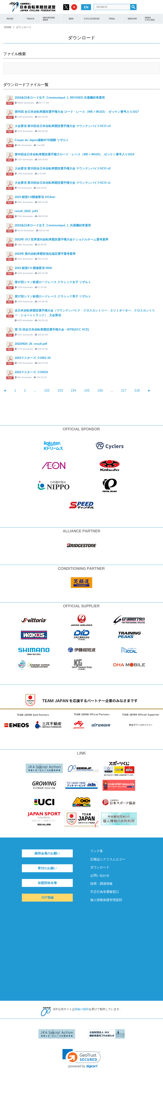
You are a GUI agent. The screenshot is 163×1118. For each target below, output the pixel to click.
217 (123, 390)
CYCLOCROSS (91, 18)
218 (137, 390)
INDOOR (132, 18)
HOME (8, 27)
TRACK (30, 18)
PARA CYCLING (150, 18)
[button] (82, 1059)
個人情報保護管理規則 (106, 900)
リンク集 (96, 851)
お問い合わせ (99, 875)
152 (46, 390)
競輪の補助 (82, 1009)
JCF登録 (47, 897)
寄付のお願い (47, 868)
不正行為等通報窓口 (104, 891)
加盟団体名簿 (47, 883)
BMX (71, 18)
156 (100, 390)
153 (60, 390)
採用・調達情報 (101, 883)
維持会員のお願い (47, 853)
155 (86, 390)
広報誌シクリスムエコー (107, 859)
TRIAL (112, 18)
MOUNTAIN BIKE (49, 18)
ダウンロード (99, 867)
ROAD (10, 18)
